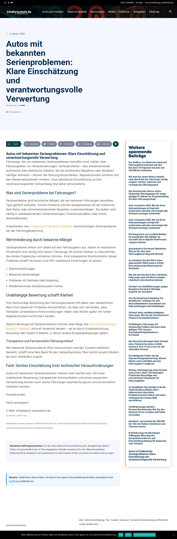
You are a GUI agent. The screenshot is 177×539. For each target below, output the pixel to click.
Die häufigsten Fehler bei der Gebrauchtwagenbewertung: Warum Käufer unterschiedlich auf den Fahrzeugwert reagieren (147, 359)
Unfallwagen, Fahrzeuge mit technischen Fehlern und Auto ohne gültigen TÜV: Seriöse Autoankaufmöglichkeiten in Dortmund (147, 329)
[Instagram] (8, 3)
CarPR (22, 105)
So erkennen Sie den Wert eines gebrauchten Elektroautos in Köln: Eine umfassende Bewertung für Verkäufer (146, 264)
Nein (128, 535)
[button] (170, 11)
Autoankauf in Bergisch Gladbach (51, 226)
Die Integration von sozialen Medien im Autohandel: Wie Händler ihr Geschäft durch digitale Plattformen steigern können (147, 238)
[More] (116, 144)
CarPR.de (14, 481)
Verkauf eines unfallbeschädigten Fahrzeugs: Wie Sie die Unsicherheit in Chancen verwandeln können (149, 315)
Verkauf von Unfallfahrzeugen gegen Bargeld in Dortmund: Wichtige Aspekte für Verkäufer (148, 289)
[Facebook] (5, 3)
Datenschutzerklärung (144, 535)
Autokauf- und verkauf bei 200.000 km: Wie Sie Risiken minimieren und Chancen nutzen (147, 424)
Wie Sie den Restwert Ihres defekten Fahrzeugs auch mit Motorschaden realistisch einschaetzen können (148, 277)
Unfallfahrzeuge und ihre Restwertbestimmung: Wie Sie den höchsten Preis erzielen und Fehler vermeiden (147, 411)
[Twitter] (12, 3)
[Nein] (173, 534)
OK (121, 535)
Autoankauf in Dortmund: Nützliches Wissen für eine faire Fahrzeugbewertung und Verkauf (147, 251)
